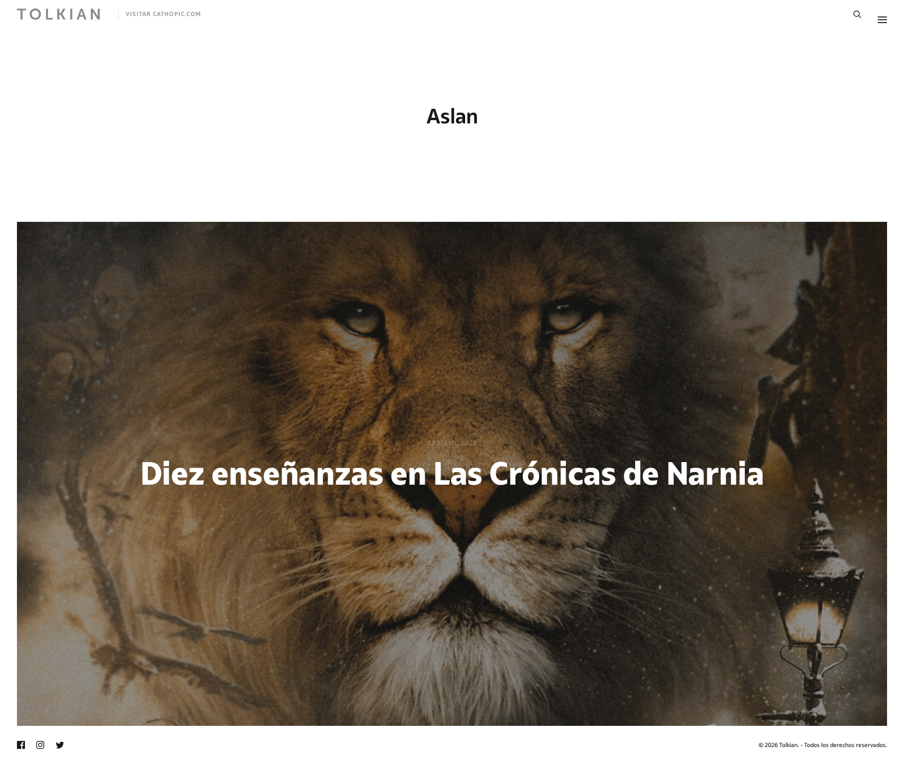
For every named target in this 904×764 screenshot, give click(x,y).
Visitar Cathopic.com (163, 13)
